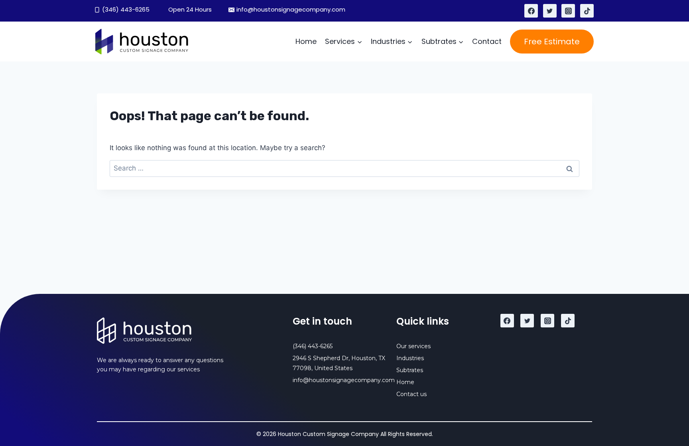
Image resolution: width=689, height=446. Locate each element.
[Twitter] (550, 11)
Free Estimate (552, 41)
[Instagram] (568, 11)
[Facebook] (531, 11)
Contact (487, 41)
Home (306, 41)
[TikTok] (587, 11)
